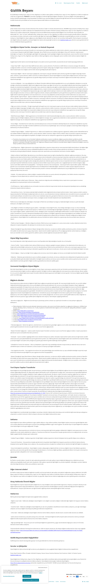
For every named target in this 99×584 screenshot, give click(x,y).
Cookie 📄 (41, 572)
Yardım (78, 3)
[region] (24, 574)
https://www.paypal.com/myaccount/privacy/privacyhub (31, 315)
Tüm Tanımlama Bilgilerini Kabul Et (30, 580)
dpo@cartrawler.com (65, 40)
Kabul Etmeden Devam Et (42, 567)
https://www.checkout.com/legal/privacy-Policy (33, 316)
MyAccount (85, 3)
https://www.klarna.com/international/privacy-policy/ (30, 313)
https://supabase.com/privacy (26, 321)
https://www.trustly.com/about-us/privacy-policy (29, 319)
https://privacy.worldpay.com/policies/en (29, 312)
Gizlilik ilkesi (51, 581)
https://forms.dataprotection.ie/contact (20, 563)
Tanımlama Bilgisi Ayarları (9, 576)
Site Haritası (63, 581)
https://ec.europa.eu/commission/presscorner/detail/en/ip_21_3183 (27, 393)
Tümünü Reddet (27, 576)
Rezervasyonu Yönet (69, 3)
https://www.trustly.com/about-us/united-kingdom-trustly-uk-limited (36, 318)
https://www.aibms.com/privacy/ (25, 310)
